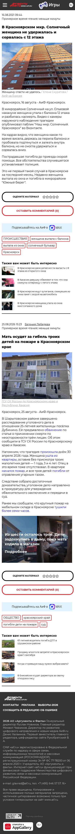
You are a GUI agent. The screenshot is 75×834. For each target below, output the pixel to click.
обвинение (53, 430)
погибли (58, 471)
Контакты (11, 705)
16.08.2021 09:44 (12, 15)
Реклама (28, 705)
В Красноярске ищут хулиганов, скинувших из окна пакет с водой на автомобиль (43, 293)
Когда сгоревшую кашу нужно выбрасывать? (43, 663)
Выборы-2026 (48, 705)
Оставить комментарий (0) (37, 210)
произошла (49, 452)
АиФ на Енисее (12, 95)
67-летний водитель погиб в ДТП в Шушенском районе (37, 642)
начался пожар (13, 471)
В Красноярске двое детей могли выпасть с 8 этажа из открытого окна (43, 269)
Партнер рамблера (34, 816)
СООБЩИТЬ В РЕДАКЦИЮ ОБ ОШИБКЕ (30, 710)
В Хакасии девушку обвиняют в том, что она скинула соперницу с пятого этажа (42, 281)
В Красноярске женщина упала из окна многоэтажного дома (39, 304)
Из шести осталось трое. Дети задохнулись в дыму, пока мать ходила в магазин (36, 539)
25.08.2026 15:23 (12, 324)
